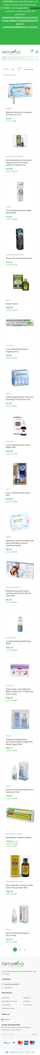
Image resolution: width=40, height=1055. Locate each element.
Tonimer (8, 206)
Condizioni (26, 1001)
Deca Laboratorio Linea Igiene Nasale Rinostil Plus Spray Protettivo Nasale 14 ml (19, 162)
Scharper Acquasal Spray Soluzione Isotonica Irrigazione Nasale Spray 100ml (19, 742)
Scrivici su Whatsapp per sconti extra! (20, 47)
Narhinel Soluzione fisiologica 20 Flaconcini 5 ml (19, 113)
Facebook (6, 1019)
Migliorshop (21, 1052)
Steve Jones (10, 685)
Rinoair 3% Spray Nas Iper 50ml (19, 258)
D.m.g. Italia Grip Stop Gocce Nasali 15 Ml (18, 446)
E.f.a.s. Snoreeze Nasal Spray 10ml (18, 494)
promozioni (35, 7)
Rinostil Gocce (12, 303)
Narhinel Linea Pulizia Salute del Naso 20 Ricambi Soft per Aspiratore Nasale (20, 543)
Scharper (9, 735)
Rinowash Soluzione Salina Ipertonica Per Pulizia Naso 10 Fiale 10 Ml (18, 593)
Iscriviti (34, 1034)
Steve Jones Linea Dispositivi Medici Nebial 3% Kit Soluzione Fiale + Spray (19, 691)
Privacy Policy (6, 1005)
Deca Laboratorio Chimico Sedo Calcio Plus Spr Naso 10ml (19, 886)
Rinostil (8, 300)
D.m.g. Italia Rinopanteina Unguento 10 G (17, 350)
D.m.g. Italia (9, 345)
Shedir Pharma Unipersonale (15, 254)
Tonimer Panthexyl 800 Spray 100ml (18, 642)
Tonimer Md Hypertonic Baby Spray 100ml (18, 211)
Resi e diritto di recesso (9, 1001)
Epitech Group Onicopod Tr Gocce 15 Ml (18, 934)
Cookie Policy (27, 1005)
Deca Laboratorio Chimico (14, 156)
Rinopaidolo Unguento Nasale (18, 837)
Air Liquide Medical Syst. (14, 587)
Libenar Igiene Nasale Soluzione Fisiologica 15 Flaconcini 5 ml (20, 398)
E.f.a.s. (7, 489)
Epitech (8, 786)
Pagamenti (26, 997)
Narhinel (8, 108)
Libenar (8, 393)
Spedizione (5, 997)
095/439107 (8, 987)
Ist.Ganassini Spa (11, 637)
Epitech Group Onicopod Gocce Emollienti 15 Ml (19, 791)
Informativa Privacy (8, 1008)
